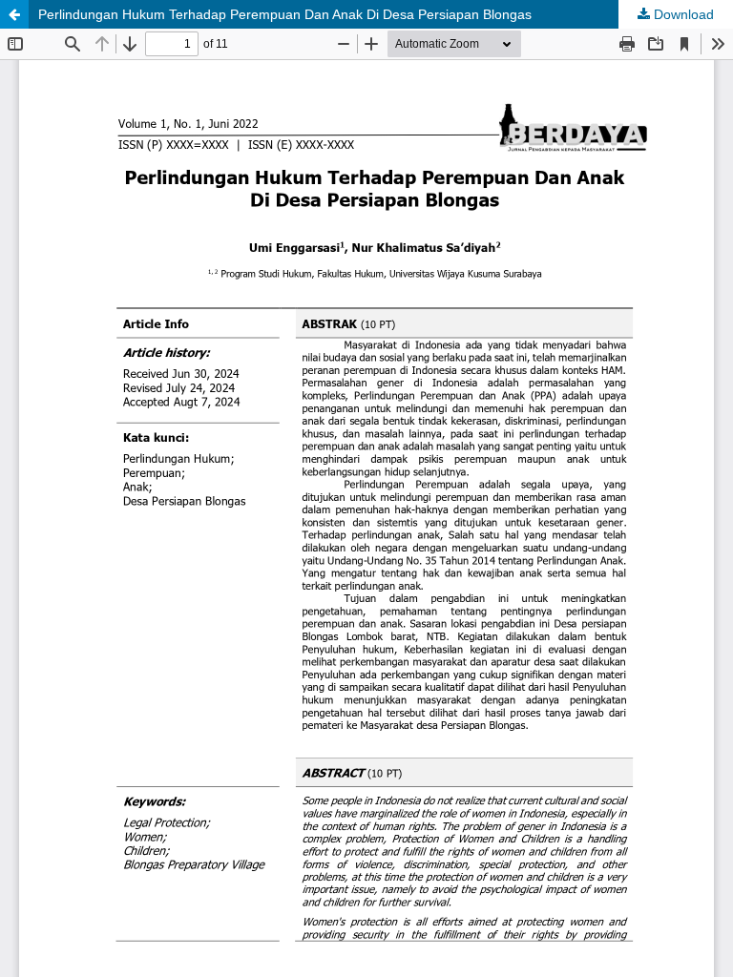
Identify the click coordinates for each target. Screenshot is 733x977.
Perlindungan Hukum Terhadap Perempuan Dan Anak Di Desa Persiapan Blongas (285, 14)
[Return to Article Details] (14, 14)
